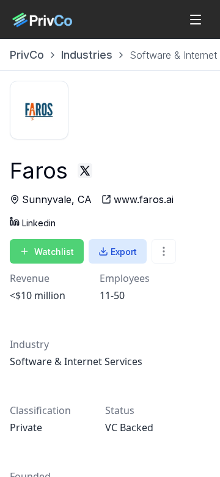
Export (124, 251)
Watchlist (54, 251)
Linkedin (39, 223)
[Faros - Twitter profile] (85, 170)
